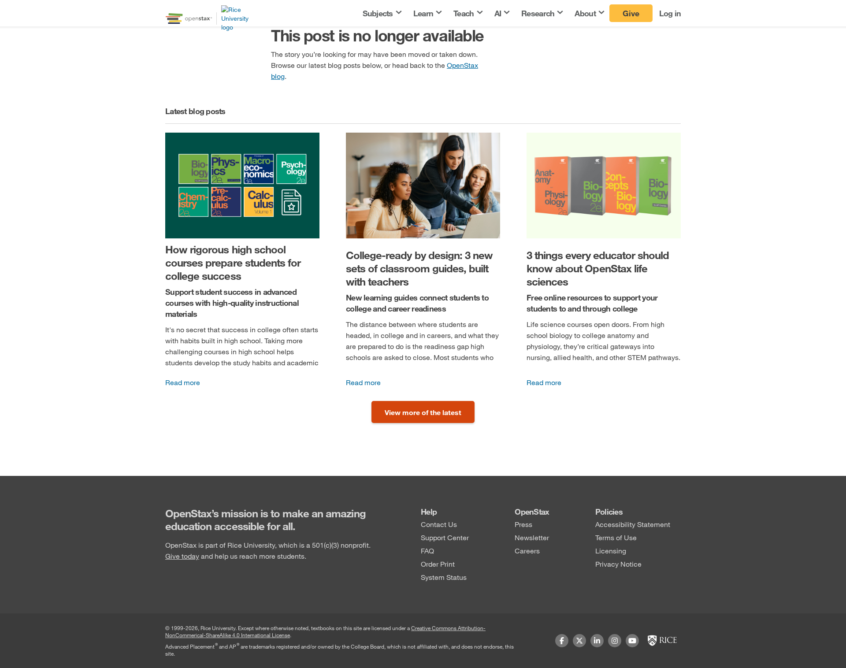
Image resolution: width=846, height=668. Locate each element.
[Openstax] (189, 18)
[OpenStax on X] (579, 640)
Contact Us (439, 524)
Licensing (610, 550)
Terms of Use (616, 537)
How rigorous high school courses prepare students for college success (233, 262)
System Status (444, 577)
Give (631, 13)
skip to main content (32, 5)
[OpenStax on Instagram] (614, 640)
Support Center (445, 537)
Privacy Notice (618, 564)
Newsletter (532, 537)
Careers (527, 550)
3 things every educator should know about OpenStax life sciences (598, 268)
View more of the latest (423, 412)
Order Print (438, 564)
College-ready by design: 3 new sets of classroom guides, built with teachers (419, 268)
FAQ (427, 550)
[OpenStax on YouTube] (632, 640)
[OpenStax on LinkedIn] (597, 640)
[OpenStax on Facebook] (561, 640)
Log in (670, 13)
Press (523, 524)
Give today (182, 556)
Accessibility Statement (632, 524)
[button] (382, 13)
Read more (182, 382)
